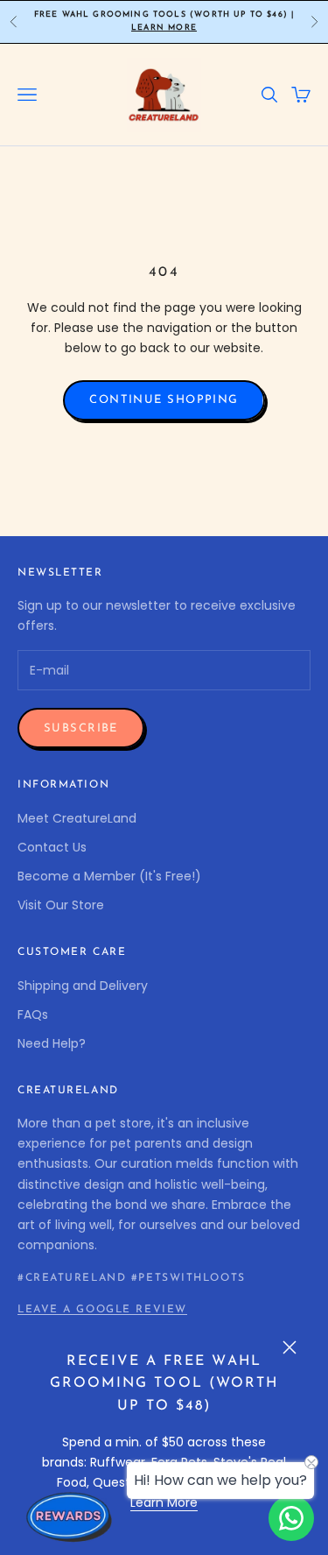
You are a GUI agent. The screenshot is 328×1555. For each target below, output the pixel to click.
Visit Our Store (60, 905)
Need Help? (51, 1043)
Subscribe (81, 728)
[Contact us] (291, 1518)
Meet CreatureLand (76, 818)
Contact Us (52, 847)
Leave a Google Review (102, 1309)
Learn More (164, 28)
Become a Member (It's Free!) (109, 876)
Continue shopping (163, 400)
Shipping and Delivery (82, 985)
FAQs (32, 1014)
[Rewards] (69, 1516)
